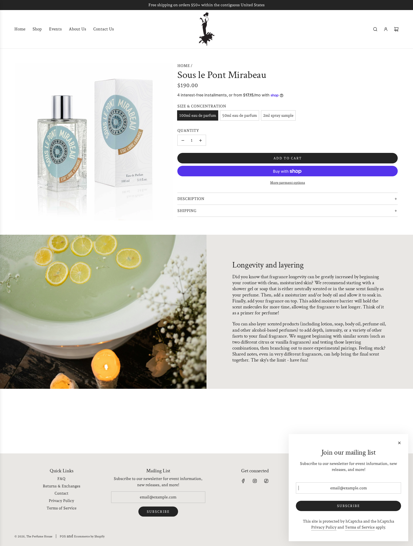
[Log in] (385, 29)
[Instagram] (255, 481)
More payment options (287, 183)
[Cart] (396, 29)
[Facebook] (243, 481)
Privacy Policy (324, 527)
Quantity (188, 130)
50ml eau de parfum (239, 115)
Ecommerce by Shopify (89, 536)
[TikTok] (266, 481)
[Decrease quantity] (183, 140)
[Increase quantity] (200, 140)
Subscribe (158, 511)
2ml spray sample (278, 115)
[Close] (399, 443)
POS (63, 536)
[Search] (375, 29)
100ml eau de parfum (197, 115)
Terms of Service (360, 527)
